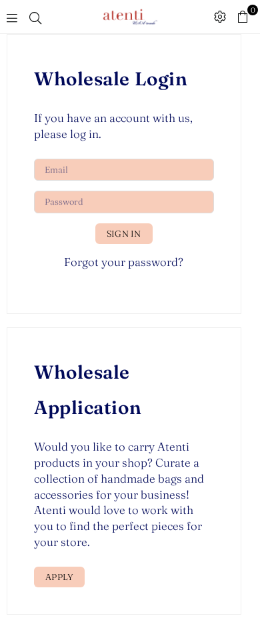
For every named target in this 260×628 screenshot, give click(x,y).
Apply (59, 576)
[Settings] (220, 17)
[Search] (35, 17)
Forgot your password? (123, 262)
